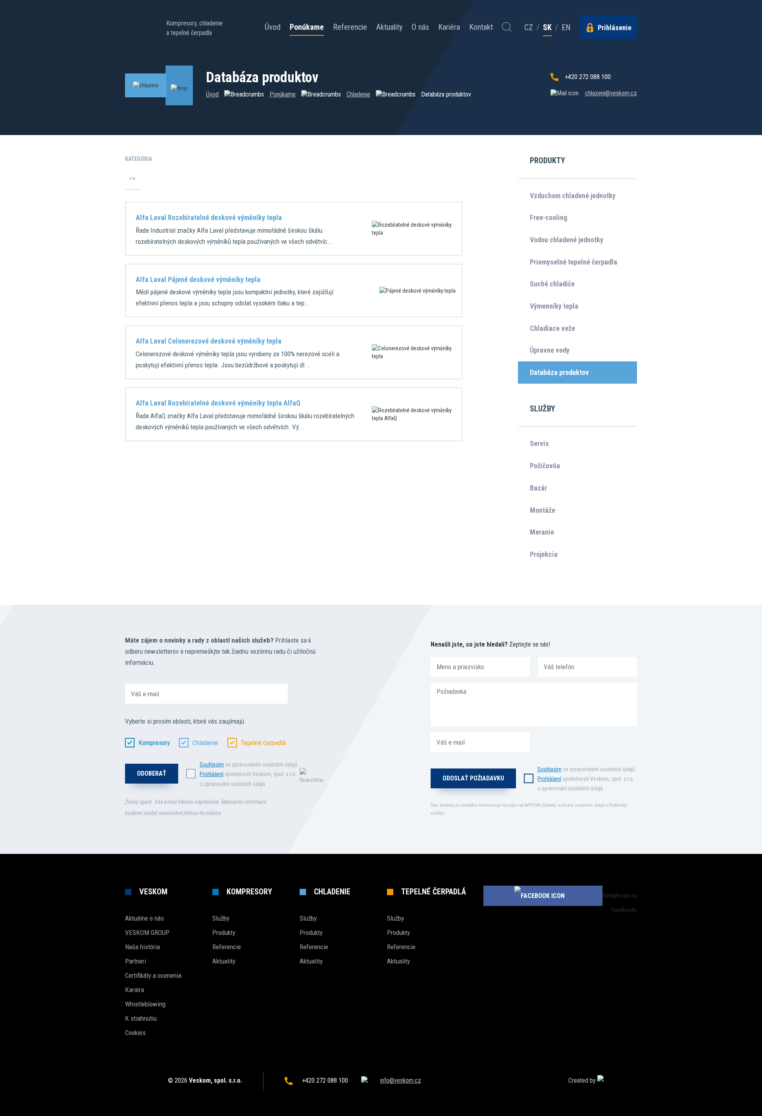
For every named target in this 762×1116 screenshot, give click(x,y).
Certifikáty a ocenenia (153, 975)
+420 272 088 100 (588, 77)
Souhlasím (212, 764)
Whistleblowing (145, 1004)
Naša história (142, 947)
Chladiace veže (552, 328)
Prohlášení (211, 774)
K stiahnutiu (141, 1018)
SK (547, 27)
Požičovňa (545, 465)
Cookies (135, 1033)
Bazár (538, 488)
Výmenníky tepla (554, 306)
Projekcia (544, 554)
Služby (220, 918)
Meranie (542, 532)
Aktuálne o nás (144, 918)
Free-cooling (548, 217)
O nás (420, 27)
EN (566, 27)
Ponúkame (307, 27)
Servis (539, 443)
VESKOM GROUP (147, 932)
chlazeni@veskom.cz (611, 93)
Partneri (135, 961)
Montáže (542, 510)
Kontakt (481, 27)
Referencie (350, 27)
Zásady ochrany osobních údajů (573, 805)
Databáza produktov (559, 372)
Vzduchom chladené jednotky (573, 195)
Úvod (273, 27)
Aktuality (389, 27)
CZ (528, 27)
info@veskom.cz (400, 1080)
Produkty (223, 932)
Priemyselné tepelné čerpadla (573, 262)
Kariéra (449, 27)
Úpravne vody (550, 350)
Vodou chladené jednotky (566, 240)
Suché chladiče (552, 284)
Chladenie (358, 94)
